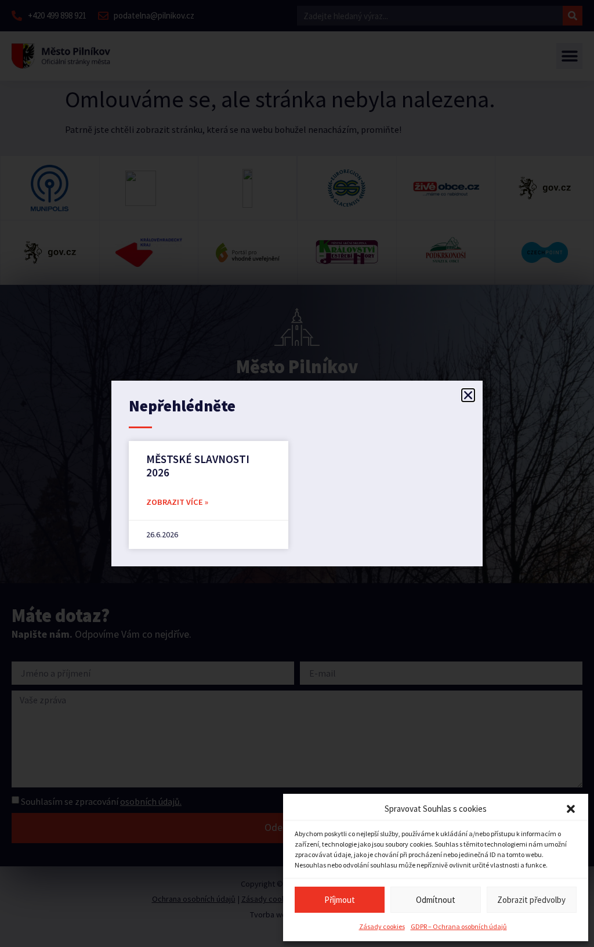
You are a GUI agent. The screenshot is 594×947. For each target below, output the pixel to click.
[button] (571, 809)
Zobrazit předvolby (531, 899)
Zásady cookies (382, 926)
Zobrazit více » (177, 502)
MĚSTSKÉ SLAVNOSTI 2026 (197, 465)
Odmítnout (435, 899)
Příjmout (339, 899)
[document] (297, 473)
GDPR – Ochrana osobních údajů (459, 926)
